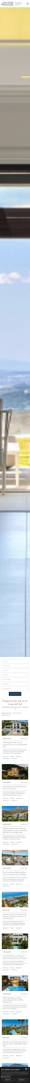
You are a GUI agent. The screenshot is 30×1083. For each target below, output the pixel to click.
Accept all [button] (8, 1080)
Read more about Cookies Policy (19, 1075)
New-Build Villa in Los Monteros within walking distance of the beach (15, 957)
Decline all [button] (21, 1080)
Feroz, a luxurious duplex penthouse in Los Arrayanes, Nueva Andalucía (14, 873)
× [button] (28, 1069)
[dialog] (15, 1075)
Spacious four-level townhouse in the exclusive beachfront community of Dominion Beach (15, 916)
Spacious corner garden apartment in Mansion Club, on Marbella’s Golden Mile (15, 1044)
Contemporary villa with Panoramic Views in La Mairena (14, 787)
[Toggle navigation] (27, 3)
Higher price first (6, 715)
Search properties (15, 693)
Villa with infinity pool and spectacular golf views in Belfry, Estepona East (13, 1000)
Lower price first (16, 713)
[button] (15, 1077)
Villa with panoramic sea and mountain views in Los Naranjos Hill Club (15, 745)
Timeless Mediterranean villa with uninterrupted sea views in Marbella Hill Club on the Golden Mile (15, 830)
